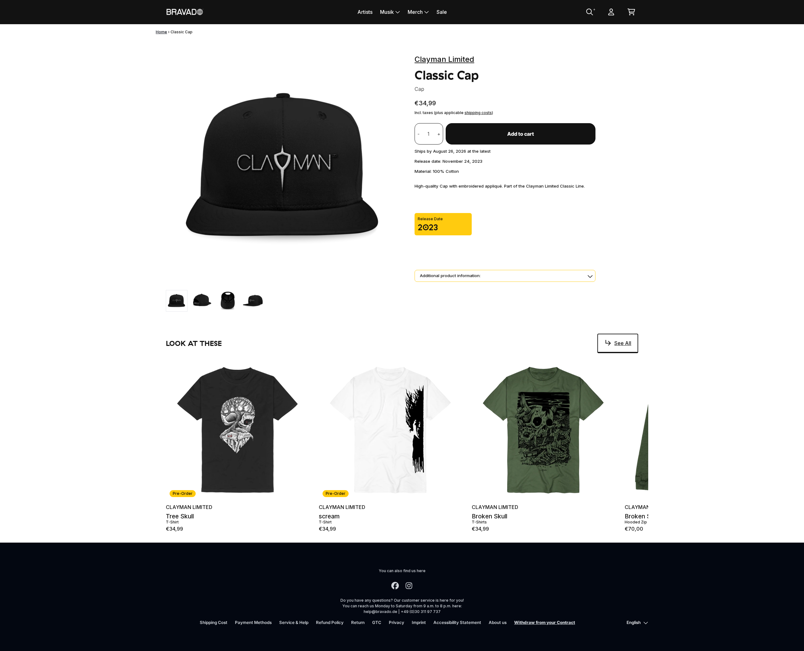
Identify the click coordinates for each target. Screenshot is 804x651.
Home (161, 32)
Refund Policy (330, 622)
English (634, 622)
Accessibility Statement (457, 622)
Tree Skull (180, 516)
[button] (505, 276)
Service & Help (293, 622)
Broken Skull (489, 516)
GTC (376, 622)
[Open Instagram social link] (409, 586)
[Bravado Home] (185, 11)
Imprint (419, 622)
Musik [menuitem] (387, 12)
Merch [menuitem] (415, 12)
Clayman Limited (444, 59)
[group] (176, 301)
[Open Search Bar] (589, 12)
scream (329, 516)
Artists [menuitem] (364, 12)
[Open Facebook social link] (395, 586)
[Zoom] (284, 168)
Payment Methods (253, 622)
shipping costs (478, 112)
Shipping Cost (213, 622)
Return (358, 622)
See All (622, 343)
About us (498, 622)
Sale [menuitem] (442, 12)
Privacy (396, 622)
